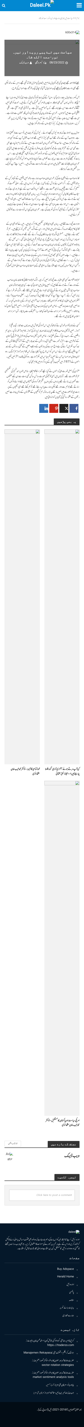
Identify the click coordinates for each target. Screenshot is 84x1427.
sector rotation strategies (58, 1365)
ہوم (78, 18)
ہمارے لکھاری (68, 1315)
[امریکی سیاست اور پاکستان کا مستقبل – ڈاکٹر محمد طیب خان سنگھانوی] (62, 948)
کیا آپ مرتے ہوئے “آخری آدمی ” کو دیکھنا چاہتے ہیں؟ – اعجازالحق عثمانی (62, 771)
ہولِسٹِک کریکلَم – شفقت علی (63, 1353)
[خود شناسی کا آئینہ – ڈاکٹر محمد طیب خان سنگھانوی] (22, 597)
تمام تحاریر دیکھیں (12, 1143)
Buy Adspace (65, 1269)
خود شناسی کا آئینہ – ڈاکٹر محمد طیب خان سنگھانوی (25, 771)
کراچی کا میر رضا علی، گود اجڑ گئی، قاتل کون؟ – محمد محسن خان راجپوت (50, 1340)
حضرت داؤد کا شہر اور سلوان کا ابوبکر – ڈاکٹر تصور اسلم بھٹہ (53, 1360)
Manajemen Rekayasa (38, 1353)
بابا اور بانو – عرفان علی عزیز (64, 1385)
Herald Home (65, 1276)
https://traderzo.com (60, 1345)
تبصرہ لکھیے (38, 63)
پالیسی (71, 1292)
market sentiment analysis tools (53, 1377)
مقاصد (71, 1300)
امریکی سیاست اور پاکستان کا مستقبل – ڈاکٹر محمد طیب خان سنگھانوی (62, 1123)
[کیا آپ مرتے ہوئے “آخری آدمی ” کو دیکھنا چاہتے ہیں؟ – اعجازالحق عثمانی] (62, 597)
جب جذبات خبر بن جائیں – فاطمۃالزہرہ (59, 1393)
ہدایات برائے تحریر (67, 1307)
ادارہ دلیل (70, 1284)
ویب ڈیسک (24, 63)
